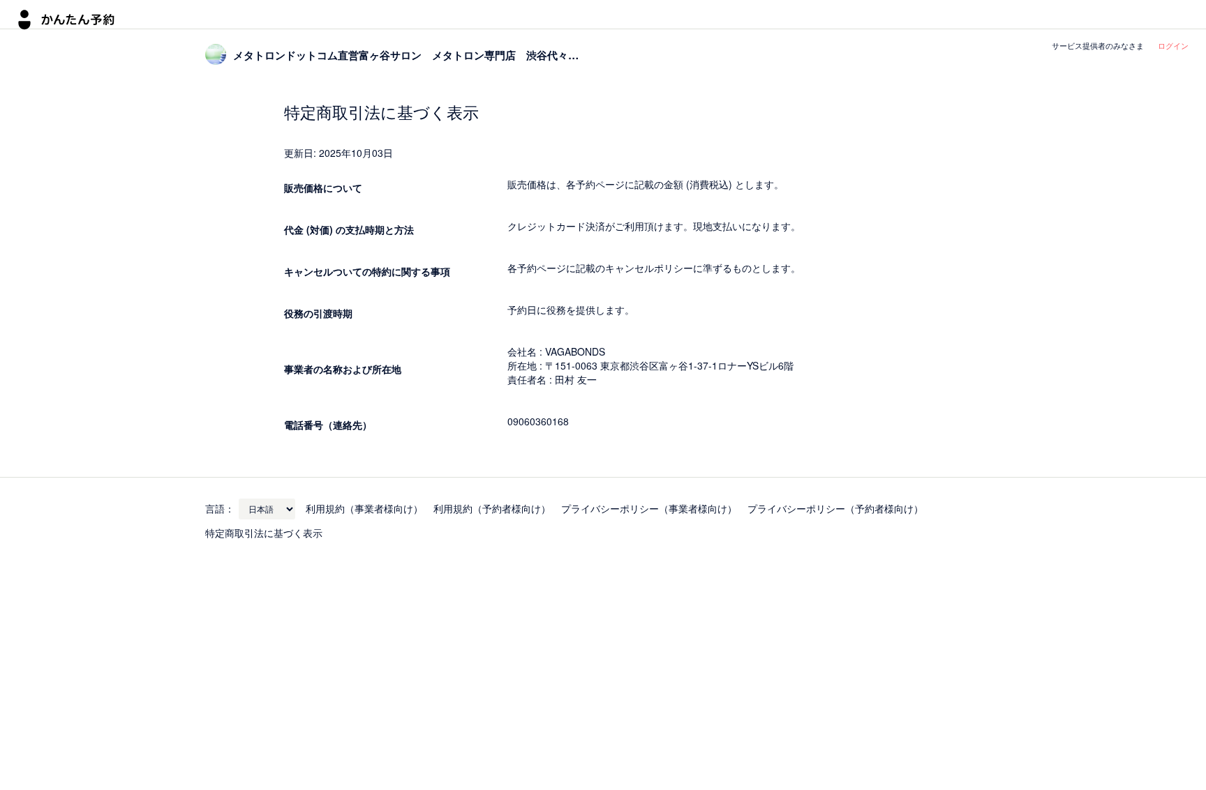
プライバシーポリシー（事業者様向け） (649, 508)
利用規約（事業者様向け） (364, 508)
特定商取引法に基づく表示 (263, 533)
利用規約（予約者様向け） (492, 508)
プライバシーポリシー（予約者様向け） (835, 508)
